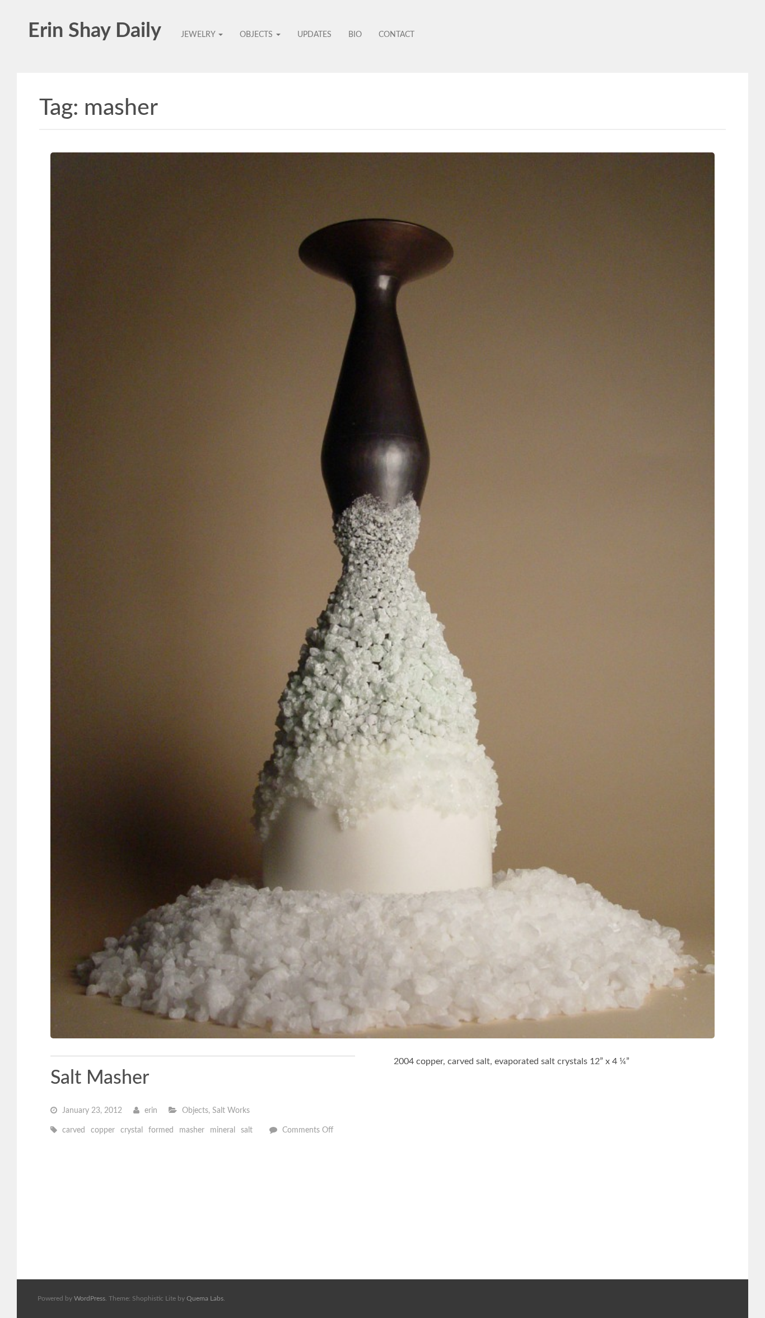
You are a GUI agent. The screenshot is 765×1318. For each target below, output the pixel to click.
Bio (355, 35)
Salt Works (231, 1111)
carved (73, 1130)
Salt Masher (99, 1078)
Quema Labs (204, 1298)
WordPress (89, 1298)
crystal (131, 1130)
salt (247, 1130)
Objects (257, 35)
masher (191, 1130)
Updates (314, 35)
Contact (396, 35)
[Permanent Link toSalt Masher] (382, 595)
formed (161, 1130)
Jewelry (199, 35)
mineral (222, 1130)
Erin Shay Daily (94, 31)
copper (103, 1130)
